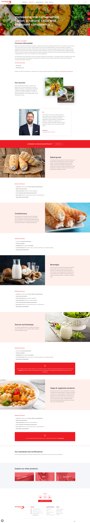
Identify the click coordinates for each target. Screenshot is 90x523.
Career (85, 2)
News (46, 2)
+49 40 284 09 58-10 (36, 509)
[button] (2, 520)
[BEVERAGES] (88, 29)
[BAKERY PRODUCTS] (88, 13)
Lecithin (24, 477)
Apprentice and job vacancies (59, 514)
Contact (51, 2)
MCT (43, 477)
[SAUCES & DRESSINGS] (88, 32)
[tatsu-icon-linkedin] (49, 497)
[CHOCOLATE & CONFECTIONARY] (88, 19)
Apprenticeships (59, 512)
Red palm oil (67, 477)
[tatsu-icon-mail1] (41, 497)
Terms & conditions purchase (49, 512)
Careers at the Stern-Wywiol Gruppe (60, 509)
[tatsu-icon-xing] (45, 497)
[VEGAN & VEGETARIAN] (88, 34)
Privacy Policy (48, 509)
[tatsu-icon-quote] (43, 112)
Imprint (47, 510)
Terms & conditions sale (50, 515)
